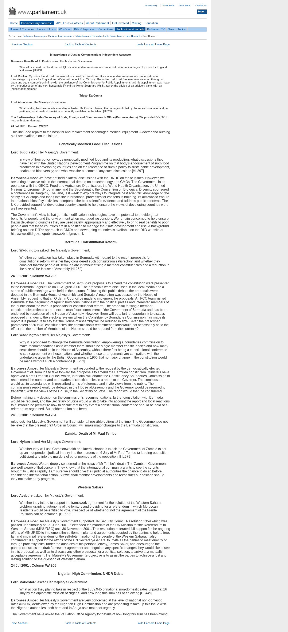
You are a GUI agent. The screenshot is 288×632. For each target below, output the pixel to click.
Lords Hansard (132, 36)
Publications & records (130, 29)
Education (151, 23)
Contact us (201, 5)
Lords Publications (112, 36)
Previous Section (22, 44)
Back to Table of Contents (80, 44)
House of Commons (22, 29)
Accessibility (151, 5)
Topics (182, 29)
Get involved (120, 23)
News (171, 29)
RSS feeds (184, 5)
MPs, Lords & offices (69, 23)
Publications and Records (88, 36)
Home (14, 23)
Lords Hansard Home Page (153, 44)
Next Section (19, 623)
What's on (65, 29)
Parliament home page (34, 36)
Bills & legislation (84, 29)
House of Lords (46, 29)
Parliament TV (156, 29)
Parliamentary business (36, 23)
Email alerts (168, 5)
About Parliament (97, 23)
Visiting (136, 23)
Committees (105, 29)
